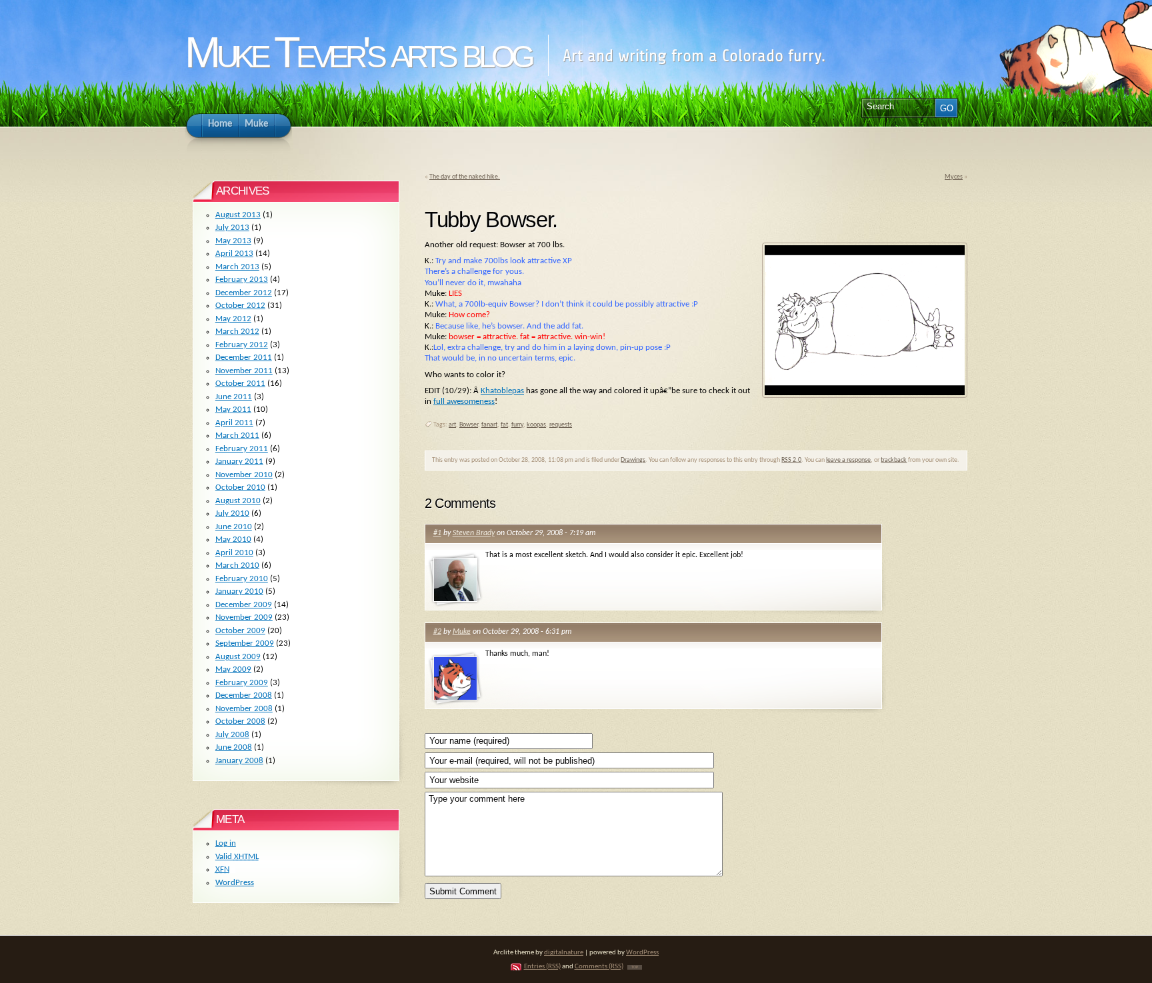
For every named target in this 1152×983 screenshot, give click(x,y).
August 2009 (238, 656)
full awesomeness (464, 401)
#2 (437, 632)
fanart (489, 425)
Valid (237, 856)
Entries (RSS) (542, 966)
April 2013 (234, 253)
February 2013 (241, 279)
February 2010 (241, 578)
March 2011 (237, 435)
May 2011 (233, 409)
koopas (536, 425)
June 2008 (233, 747)
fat (504, 425)
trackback (894, 460)
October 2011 (240, 383)
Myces (954, 177)
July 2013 (232, 227)
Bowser (468, 425)
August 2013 (238, 215)
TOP (634, 967)
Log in (225, 843)
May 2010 (233, 539)
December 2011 (243, 357)
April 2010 (234, 552)
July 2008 (232, 734)
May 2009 (233, 669)
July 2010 (232, 513)
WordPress (234, 882)
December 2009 (243, 604)
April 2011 (234, 423)
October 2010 (240, 487)
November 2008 (244, 708)
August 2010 (238, 500)
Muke (462, 632)
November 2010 (244, 475)
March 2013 (237, 267)
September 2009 (244, 643)
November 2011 (244, 371)
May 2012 (233, 319)
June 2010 (233, 526)
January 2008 (239, 760)
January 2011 (239, 461)
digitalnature (563, 952)
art (452, 425)
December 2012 (243, 293)
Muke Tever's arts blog (358, 52)
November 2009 (244, 617)
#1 (437, 533)
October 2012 (240, 305)
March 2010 (237, 565)
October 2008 (240, 721)
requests (560, 425)
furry (517, 425)
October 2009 (240, 630)
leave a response (848, 460)
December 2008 (243, 695)
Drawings (633, 460)
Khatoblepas (502, 391)
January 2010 (239, 591)
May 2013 (233, 241)
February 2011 (241, 449)
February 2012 (241, 345)
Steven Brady (474, 533)
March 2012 (237, 331)
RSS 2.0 (791, 460)
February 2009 (241, 682)
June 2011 (233, 397)
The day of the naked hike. (464, 177)
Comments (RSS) (599, 966)
